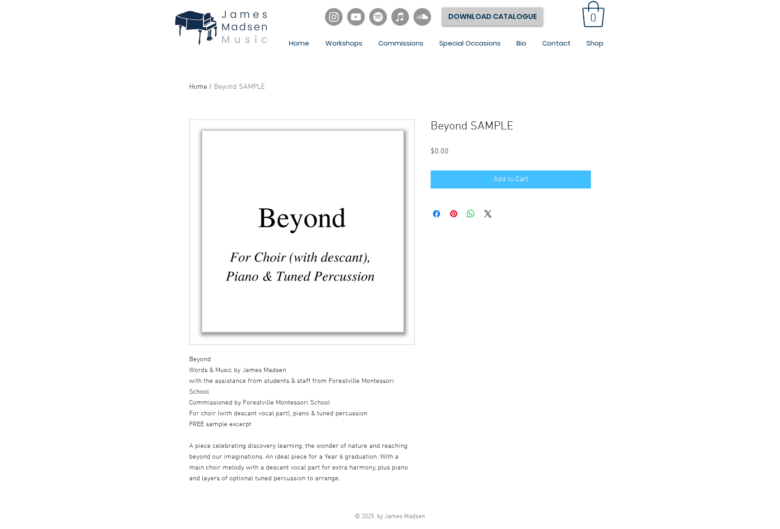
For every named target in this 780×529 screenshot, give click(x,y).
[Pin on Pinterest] (453, 213)
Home (198, 87)
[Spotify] (378, 17)
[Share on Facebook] (436, 213)
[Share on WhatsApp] (470, 213)
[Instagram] (334, 17)
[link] (593, 14)
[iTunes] (400, 17)
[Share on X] (488, 213)
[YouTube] (356, 17)
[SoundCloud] (422, 17)
